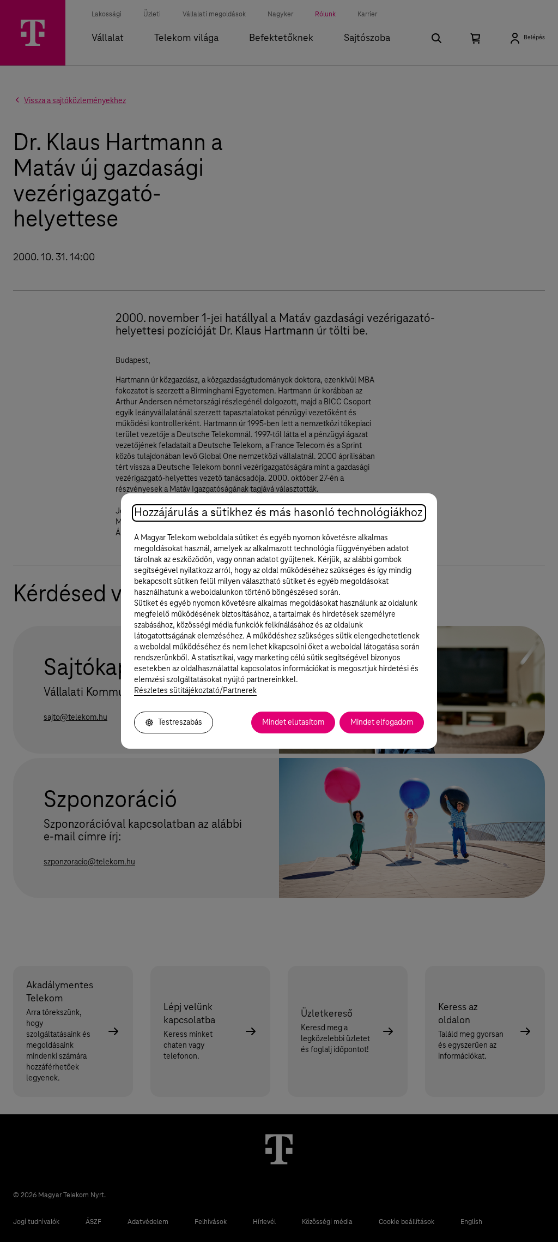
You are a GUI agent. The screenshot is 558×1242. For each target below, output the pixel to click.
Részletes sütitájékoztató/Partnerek (195, 690)
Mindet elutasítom (293, 722)
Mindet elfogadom (381, 722)
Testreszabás (180, 722)
